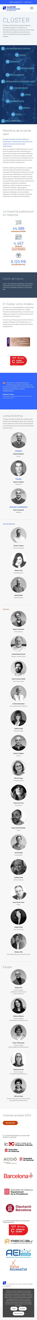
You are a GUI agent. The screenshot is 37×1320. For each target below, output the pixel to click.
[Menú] (31, 8)
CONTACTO (14, 5)
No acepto (22, 1308)
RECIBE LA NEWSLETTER (15, 2)
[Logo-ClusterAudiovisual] (15, 8)
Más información (18, 1313)
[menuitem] (16, 2)
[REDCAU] (18, 1241)
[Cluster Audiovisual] (5, 1283)
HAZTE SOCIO (28, 2)
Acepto (14, 1308)
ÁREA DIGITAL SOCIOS (24, 5)
